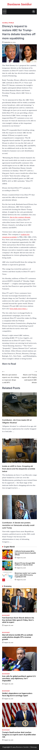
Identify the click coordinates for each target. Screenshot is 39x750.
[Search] (33, 11)
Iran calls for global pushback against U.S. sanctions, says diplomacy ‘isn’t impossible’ (19, 678)
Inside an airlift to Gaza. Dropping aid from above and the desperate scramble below (18, 468)
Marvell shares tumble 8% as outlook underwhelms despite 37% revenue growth (17, 637)
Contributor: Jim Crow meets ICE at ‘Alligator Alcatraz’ (17, 421)
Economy (6, 615)
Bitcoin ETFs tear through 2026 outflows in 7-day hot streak (25, 564)
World (11, 23)
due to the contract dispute (20, 217)
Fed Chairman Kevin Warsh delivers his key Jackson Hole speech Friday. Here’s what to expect (18, 620)
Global (5, 23)
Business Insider (19, 4)
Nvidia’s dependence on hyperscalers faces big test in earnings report (17, 694)
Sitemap (33, 747)
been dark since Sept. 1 (18, 309)
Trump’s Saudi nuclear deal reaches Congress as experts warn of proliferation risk (19, 734)
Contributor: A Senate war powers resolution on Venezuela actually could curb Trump (18, 525)
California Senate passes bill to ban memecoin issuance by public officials (25, 553)
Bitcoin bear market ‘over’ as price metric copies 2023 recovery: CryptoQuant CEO (25, 575)
